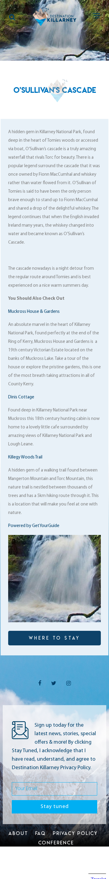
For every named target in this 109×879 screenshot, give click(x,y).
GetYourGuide (45, 526)
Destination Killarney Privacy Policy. (51, 768)
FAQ (40, 833)
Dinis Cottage (21, 397)
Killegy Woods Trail (25, 457)
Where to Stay (54, 638)
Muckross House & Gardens (34, 311)
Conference (56, 843)
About (18, 833)
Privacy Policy (75, 833)
